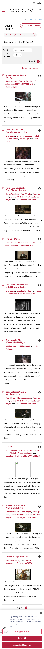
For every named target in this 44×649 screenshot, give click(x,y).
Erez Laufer (23, 81)
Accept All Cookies (22, 645)
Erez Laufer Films (24, 291)
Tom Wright (26, 194)
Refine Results (35, 20)
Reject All (22, 638)
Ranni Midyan (11, 81)
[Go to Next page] (38, 61)
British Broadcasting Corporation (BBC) (19, 561)
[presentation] (23, 96)
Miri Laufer (34, 450)
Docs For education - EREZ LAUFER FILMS (22, 82)
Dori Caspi (24, 139)
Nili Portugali (11, 346)
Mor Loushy (23, 243)
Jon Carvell (30, 197)
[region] (22, 629)
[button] (3, 75)
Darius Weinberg (12, 194)
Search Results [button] (8, 27)
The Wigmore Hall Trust (26, 200)
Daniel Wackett (17, 197)
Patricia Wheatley (13, 560)
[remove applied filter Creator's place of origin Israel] (33, 34)
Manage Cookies (22, 631)
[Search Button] (40, 10)
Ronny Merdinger (25, 453)
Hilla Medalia (11, 450)
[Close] (41, 613)
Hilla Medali (11, 453)
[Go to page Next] (26, 607)
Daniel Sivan (11, 243)
